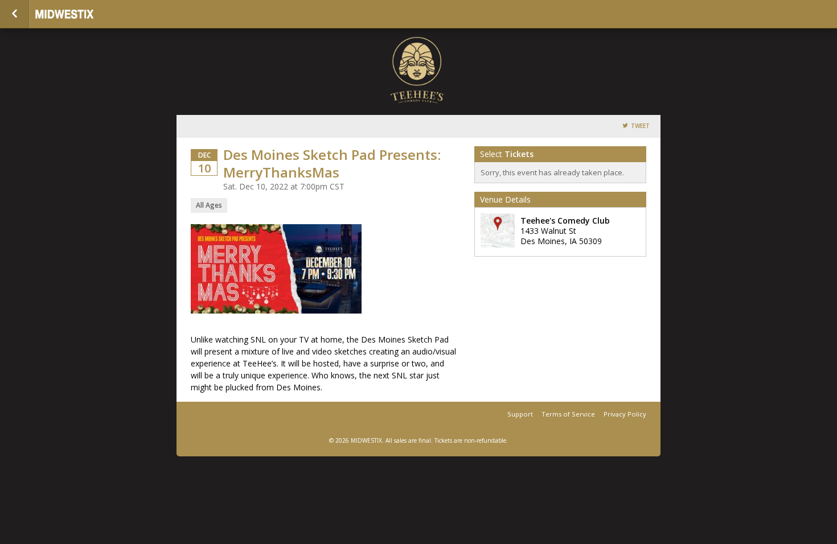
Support (520, 414)
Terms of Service (568, 414)
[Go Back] (14, 14)
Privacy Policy (625, 414)
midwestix (92, 14)
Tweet (640, 126)
